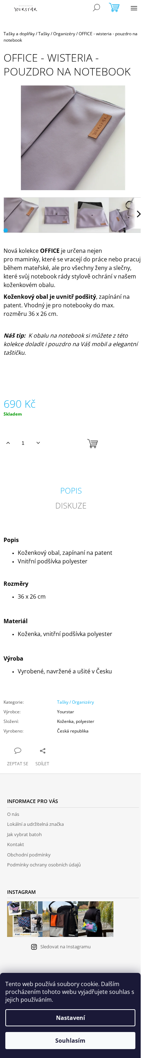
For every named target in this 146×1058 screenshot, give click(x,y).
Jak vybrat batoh (24, 834)
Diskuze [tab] (70, 505)
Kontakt (15, 844)
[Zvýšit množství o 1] (8, 443)
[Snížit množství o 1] (38, 443)
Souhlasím (70, 1040)
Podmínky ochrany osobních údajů (44, 864)
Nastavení (70, 1018)
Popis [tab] (71, 490)
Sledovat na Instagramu (65, 946)
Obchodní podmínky (29, 854)
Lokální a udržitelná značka (35, 824)
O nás (13, 814)
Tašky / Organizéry (75, 702)
